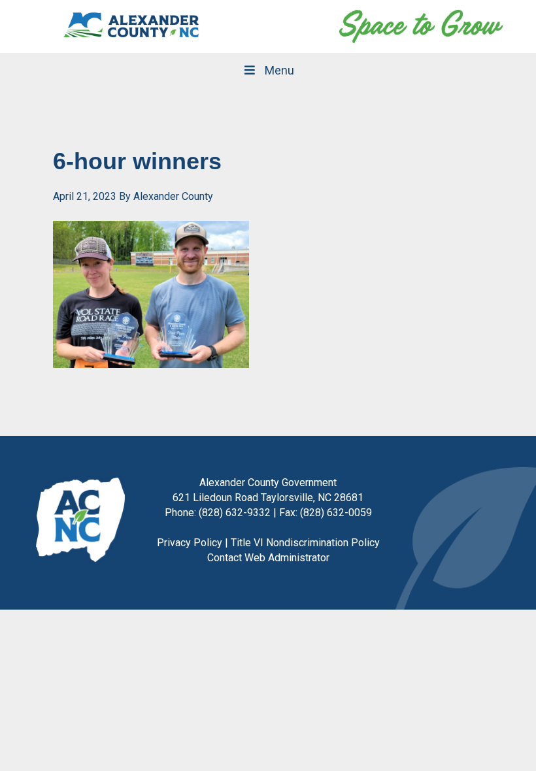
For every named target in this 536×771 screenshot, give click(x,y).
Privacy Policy (189, 542)
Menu (279, 70)
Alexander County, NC (131, 26)
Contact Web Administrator (268, 557)
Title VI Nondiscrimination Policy (305, 542)
